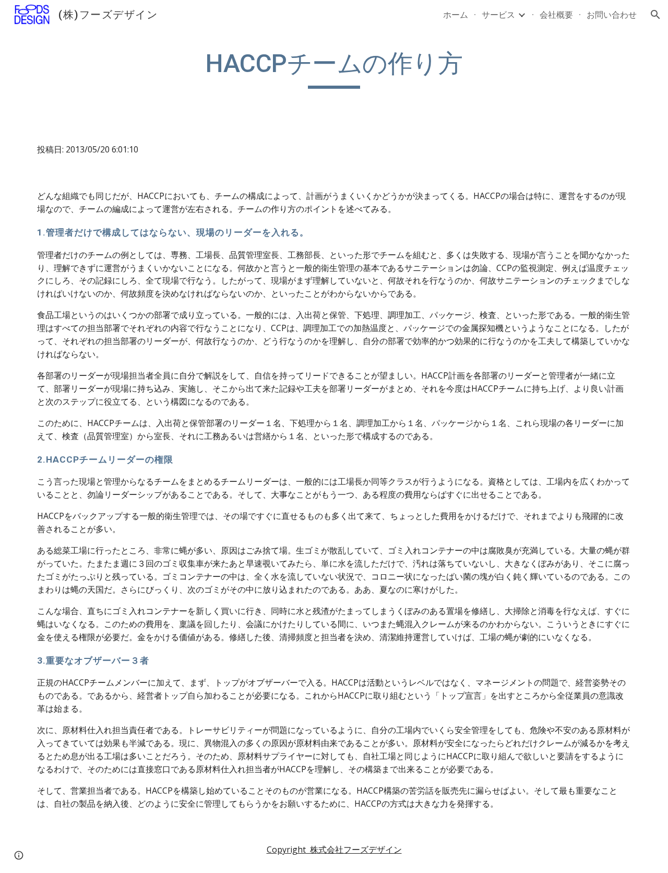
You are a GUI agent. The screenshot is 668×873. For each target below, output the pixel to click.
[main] (334, 68)
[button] (655, 14)
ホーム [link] (455, 14)
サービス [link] (498, 14)
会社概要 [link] (556, 14)
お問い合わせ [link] (612, 14)
